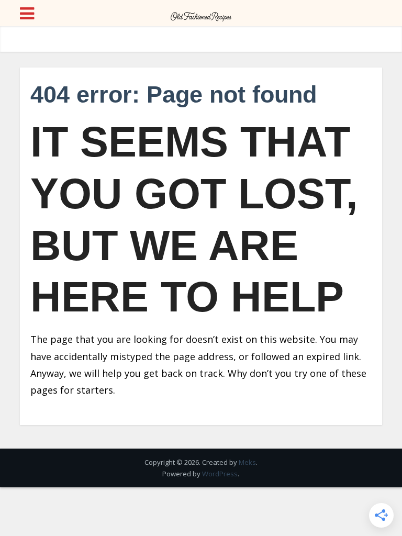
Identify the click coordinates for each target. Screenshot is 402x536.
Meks (247, 462)
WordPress (220, 473)
